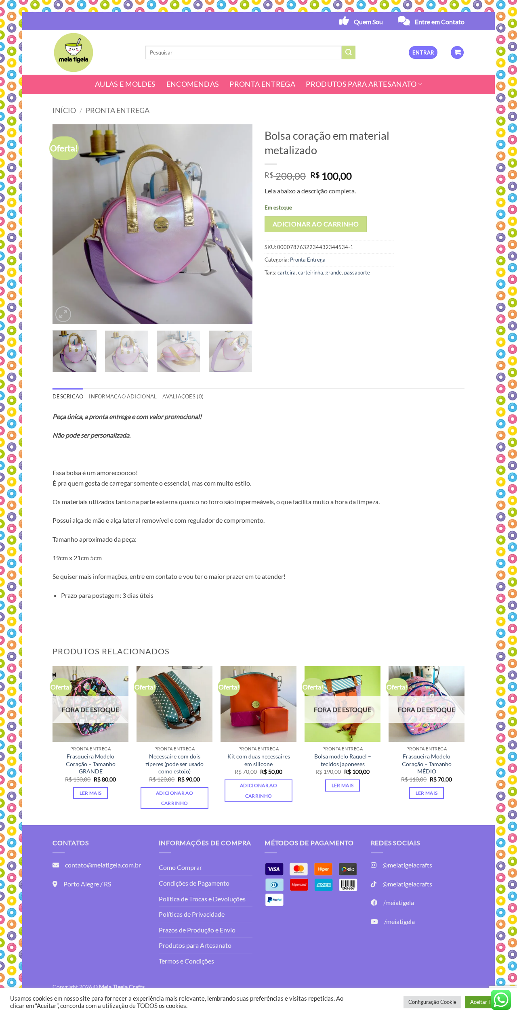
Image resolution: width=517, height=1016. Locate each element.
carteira (286, 272)
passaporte (357, 272)
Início (64, 110)
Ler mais (91, 793)
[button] (423, 52)
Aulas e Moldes (125, 84)
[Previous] (66, 224)
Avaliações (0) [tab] (183, 396)
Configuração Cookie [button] (432, 1002)
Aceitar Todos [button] (486, 1002)
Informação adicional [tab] (123, 396)
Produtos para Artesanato (361, 84)
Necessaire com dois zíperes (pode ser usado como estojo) (174, 764)
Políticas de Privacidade (192, 914)
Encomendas (192, 84)
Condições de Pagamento (194, 883)
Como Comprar (180, 867)
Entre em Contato (439, 21)
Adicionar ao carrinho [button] (174, 798)
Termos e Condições (186, 961)
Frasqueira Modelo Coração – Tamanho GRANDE (91, 764)
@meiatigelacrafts (407, 865)
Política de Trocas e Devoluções (202, 899)
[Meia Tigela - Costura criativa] (93, 52)
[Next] (238, 224)
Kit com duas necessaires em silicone (258, 760)
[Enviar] (348, 52)
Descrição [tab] (68, 396)
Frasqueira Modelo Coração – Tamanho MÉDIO (427, 764)
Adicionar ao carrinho (316, 224)
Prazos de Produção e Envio (197, 930)
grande (334, 272)
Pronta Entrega (262, 84)
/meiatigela (398, 902)
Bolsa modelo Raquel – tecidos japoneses (342, 760)
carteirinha (310, 272)
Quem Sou (368, 21)
